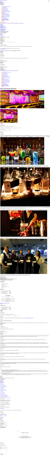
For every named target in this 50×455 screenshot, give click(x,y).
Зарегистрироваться (3, 427)
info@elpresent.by (2, 30)
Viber (1, 34)
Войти (1, 418)
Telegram (1, 33)
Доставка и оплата (4, 0)
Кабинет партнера (2, 2)
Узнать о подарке (2, 26)
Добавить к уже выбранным (25, 436)
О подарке (1, 24)
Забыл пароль (2, 417)
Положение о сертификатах (3, 396)
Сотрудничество (2, 387)
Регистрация (2, 3)
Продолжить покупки (3, 323)
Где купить (1, 25)
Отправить (2, 454)
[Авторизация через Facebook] (5, 414)
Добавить (2, 310)
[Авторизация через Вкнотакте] (2, 414)
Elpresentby (1, 380)
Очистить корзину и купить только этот (25, 437)
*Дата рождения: (2, 423)
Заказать (2, 316)
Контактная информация (3, 386)
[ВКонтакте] (0, 35)
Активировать (2, 62)
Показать (2, 42)
